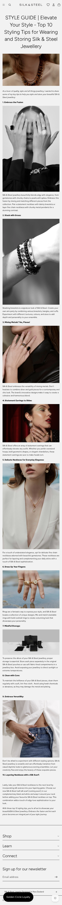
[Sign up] (56, 877)
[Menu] (3, 4)
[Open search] (9, 5)
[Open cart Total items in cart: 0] (59, 5)
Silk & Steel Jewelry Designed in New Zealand (24, 891)
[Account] (53, 5)
